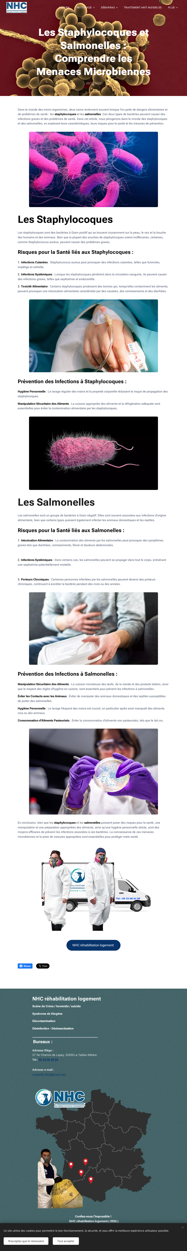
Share (27, 966)
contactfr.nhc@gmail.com (49, 1074)
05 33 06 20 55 (48, 1059)
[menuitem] (64, 7)
